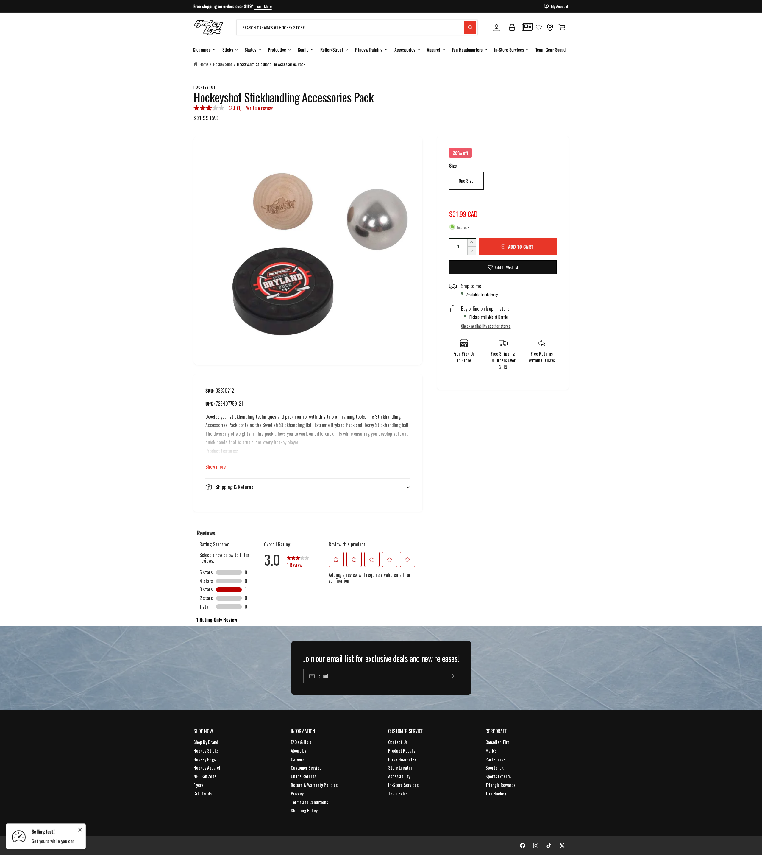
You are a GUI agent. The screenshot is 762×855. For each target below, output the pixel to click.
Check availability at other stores (485, 326)
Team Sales (397, 793)
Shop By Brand (205, 742)
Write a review (259, 107)
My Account (560, 6)
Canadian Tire (497, 742)
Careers (297, 759)
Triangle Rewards (500, 784)
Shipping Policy (304, 810)
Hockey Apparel (206, 767)
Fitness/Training (368, 49)
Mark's (490, 750)
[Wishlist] (538, 27)
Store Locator (400, 767)
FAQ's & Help (301, 742)
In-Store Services (509, 49)
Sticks (227, 49)
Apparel (433, 49)
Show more (215, 466)
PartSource (495, 759)
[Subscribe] (451, 676)
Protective (277, 49)
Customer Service (306, 767)
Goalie (303, 49)
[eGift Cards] (512, 27)
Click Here (278, 6)
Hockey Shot (222, 64)
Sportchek (494, 767)
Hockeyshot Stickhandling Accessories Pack (271, 64)
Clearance (201, 49)
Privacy (297, 793)
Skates (250, 49)
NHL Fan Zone (204, 776)
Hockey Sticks (205, 750)
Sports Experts (498, 776)
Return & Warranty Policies (314, 784)
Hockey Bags (204, 759)
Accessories (404, 49)
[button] (562, 27)
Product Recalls (401, 750)
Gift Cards (202, 793)
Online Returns (303, 776)
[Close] (80, 830)
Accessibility (399, 776)
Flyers (198, 784)
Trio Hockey (495, 793)
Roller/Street (331, 49)
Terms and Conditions (309, 802)
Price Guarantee (402, 759)
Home (203, 64)
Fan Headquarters (467, 49)
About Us (298, 750)
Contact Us (397, 742)
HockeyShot (204, 87)
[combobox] (357, 27)
